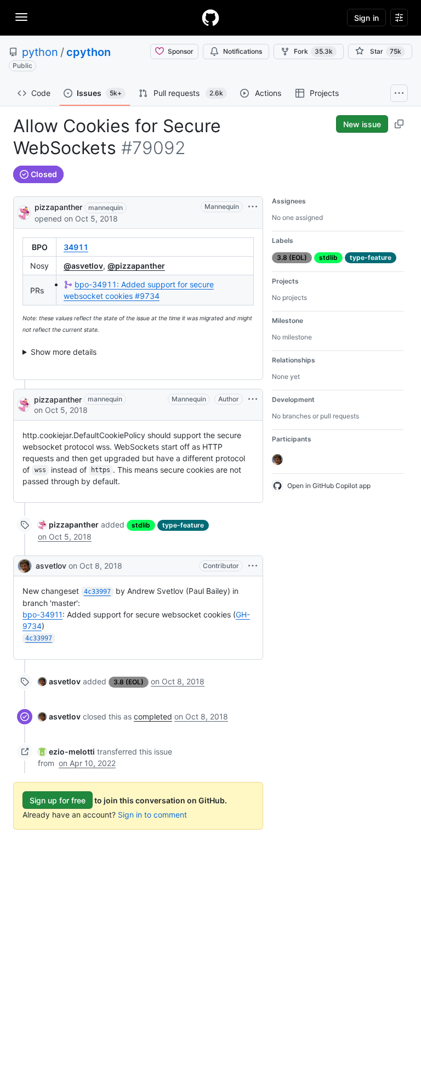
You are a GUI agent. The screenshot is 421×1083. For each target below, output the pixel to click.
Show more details (63, 351)
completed (153, 716)
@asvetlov (83, 265)
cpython (88, 52)
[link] (68, 524)
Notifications (242, 51)
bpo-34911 (42, 614)
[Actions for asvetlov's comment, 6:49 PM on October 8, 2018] (252, 566)
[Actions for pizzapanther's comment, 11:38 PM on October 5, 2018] (252, 399)
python (40, 52)
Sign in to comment (152, 814)
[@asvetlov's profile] (24, 565)
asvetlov (51, 565)
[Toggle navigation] (21, 17)
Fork (313, 51)
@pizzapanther (136, 265)
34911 (76, 247)
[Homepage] (210, 17)
